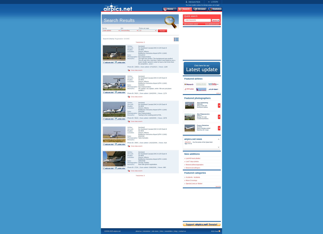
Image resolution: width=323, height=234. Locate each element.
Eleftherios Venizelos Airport (147, 53)
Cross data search (136, 70)
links (161, 231)
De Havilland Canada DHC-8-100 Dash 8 (152, 48)
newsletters (169, 231)
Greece (140, 51)
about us (139, 231)
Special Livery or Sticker (194, 183)
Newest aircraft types (193, 168)
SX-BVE (141, 50)
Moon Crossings (191, 180)
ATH (159, 53)
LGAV (164, 53)
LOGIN (214, 2)
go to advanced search (212, 24)
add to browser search (191, 24)
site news (155, 231)
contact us (182, 231)
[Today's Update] (202, 74)
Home (170, 9)
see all (218, 186)
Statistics (217, 9)
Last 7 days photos (192, 161)
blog (175, 231)
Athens (146, 51)
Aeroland (141, 46)
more (218, 93)
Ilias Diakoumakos (144, 57)
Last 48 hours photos (193, 158)
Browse (202, 9)
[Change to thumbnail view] (176, 41)
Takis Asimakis (143, 138)
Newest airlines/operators (194, 165)
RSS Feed (215, 231)
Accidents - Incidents (193, 177)
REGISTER (194, 2)
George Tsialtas (143, 163)
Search (186, 9)
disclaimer (146, 231)
